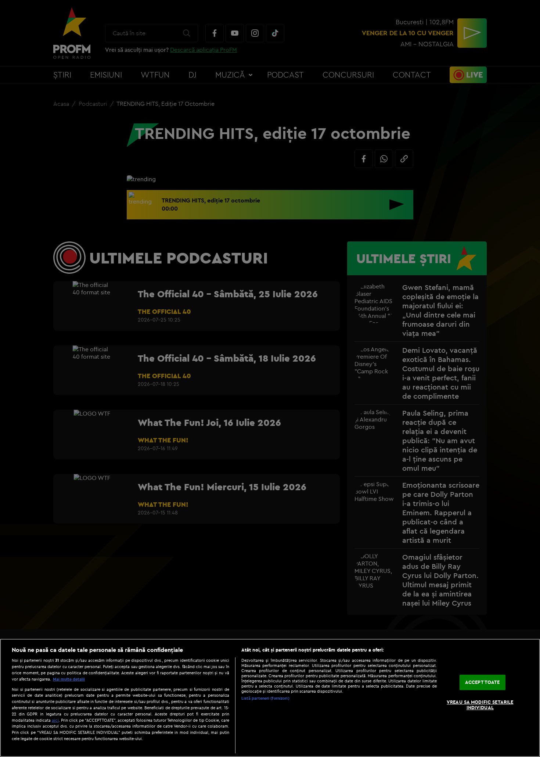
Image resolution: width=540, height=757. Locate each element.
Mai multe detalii (69, 679)
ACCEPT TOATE (482, 682)
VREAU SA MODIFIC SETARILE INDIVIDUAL (480, 705)
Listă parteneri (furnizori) (265, 698)
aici (55, 720)
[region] (270, 698)
